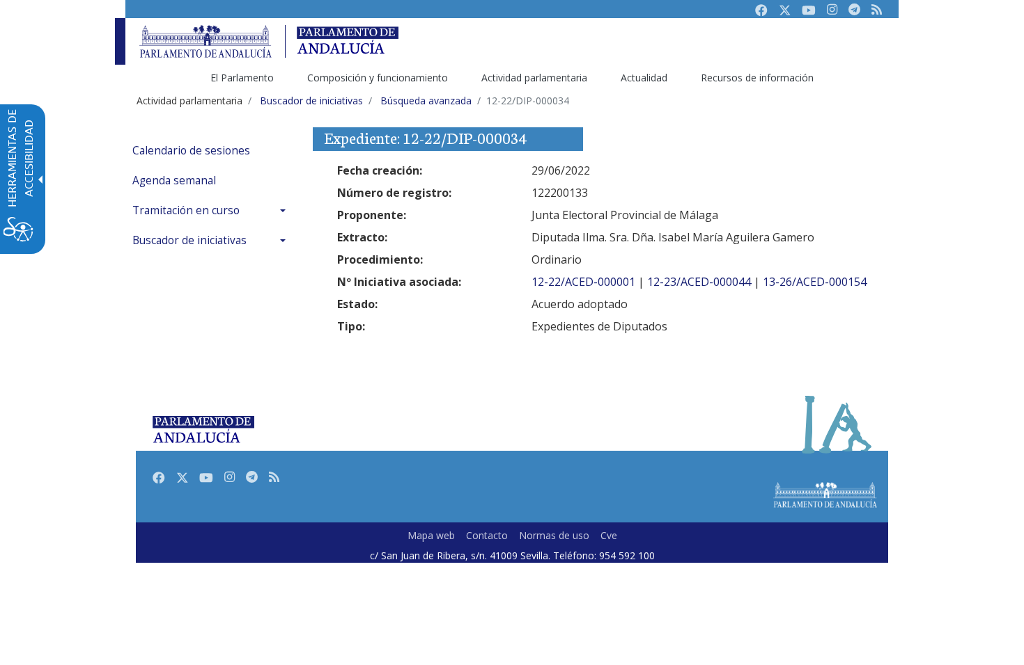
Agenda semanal (174, 180)
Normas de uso (554, 535)
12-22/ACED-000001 (583, 281)
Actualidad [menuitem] (644, 77)
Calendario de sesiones (191, 150)
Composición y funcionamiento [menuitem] (377, 77)
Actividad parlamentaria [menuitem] (534, 77)
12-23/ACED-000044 (699, 281)
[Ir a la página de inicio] (205, 41)
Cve (608, 535)
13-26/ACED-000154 (815, 281)
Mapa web (431, 535)
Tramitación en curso (186, 210)
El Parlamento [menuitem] (242, 77)
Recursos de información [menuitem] (757, 77)
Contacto (487, 535)
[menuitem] (212, 151)
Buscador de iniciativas (189, 240)
